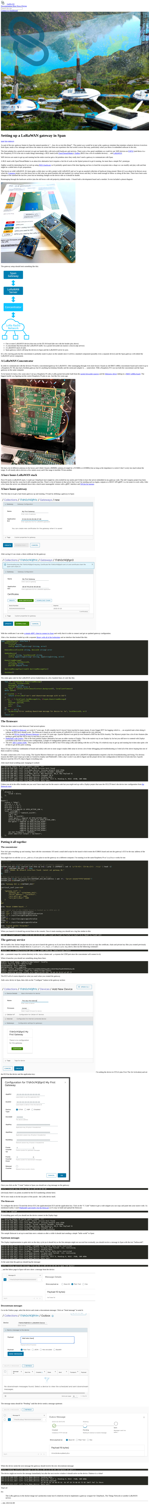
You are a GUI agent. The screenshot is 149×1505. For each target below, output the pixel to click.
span (2, 141)
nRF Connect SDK (20, 743)
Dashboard (14, 11)
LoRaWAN (117, 153)
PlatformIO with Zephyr (14, 738)
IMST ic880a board (133, 374)
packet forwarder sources (89, 374)
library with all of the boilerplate (48, 637)
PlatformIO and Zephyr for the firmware (34, 1208)
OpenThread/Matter (65, 153)
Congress (11, 173)
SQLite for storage (87, 484)
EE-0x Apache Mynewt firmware (26, 734)
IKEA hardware (45, 165)
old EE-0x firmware (19, 730)
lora (6, 141)
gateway (11, 141)
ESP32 (130, 151)
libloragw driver (111, 374)
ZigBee (77, 153)
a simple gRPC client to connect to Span (39, 633)
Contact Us (5, 11)
